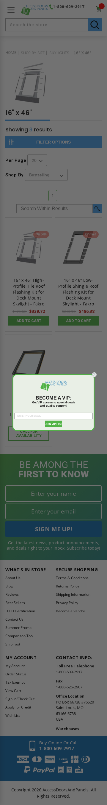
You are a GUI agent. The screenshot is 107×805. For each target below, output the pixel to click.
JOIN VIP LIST (53, 423)
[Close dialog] (94, 374)
